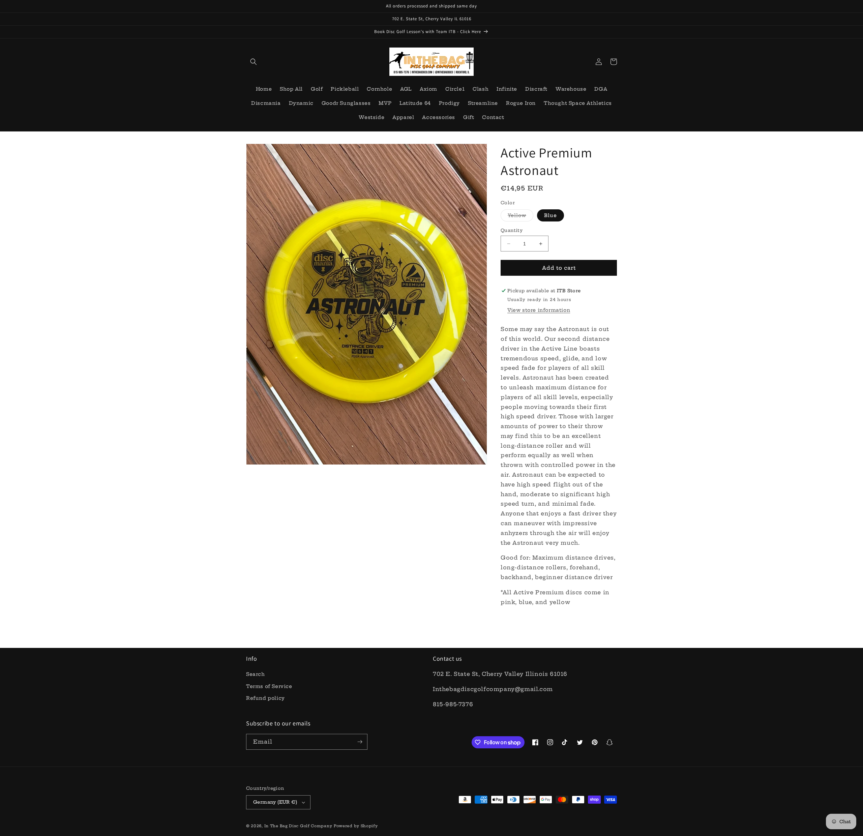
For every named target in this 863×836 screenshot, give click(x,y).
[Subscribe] (359, 742)
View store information (538, 310)
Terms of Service (269, 686)
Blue (550, 215)
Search (255, 674)
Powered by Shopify (356, 826)
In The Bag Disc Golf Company (298, 826)
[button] (253, 61)
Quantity (512, 230)
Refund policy (265, 698)
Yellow (520, 216)
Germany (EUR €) (275, 802)
